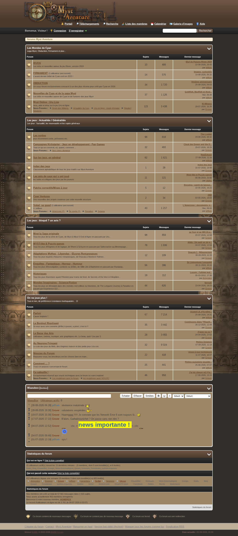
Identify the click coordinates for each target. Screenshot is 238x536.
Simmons (110, 481)
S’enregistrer (76, 30)
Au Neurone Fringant (45, 343)
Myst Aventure (63, 526)
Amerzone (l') (58, 211)
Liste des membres (136, 23)
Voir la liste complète (54, 460)
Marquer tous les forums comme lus (144, 526)
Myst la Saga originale (46, 233)
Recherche (112, 23)
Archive (43, 388)
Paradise (89, 211)
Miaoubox (33, 387)
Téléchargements (89, 23)
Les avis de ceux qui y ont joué (51, 176)
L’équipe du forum (34, 526)
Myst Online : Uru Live (46, 102)
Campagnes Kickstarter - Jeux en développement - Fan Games (69, 144)
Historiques (39, 273)
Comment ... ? (41, 363)
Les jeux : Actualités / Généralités (46, 120)
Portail (68, 23)
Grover (208, 109)
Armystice (207, 278)
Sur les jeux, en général (47, 157)
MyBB (34, 532)
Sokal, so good (42, 205)
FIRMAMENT (40, 73)
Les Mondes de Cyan (39, 48)
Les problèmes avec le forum (65, 378)
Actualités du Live (81, 108)
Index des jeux (41, 166)
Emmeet (48, 481)
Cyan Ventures (41, 196)
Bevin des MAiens (60, 108)
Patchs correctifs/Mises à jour (50, 187)
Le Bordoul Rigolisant (46, 323)
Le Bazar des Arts (43, 333)
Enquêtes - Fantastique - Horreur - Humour (57, 263)
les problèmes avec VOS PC (96, 378)
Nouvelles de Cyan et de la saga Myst (54, 93)
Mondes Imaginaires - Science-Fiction (55, 282)
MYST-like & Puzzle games (48, 243)
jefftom (209, 67)
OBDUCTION (40, 83)
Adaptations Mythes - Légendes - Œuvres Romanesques (65, 253)
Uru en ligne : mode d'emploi (106, 108)
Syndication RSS (175, 526)
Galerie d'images (183, 23)
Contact (50, 526)
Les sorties (39, 135)
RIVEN (37, 63)
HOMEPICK (65, 499)
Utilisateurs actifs (50, 400)
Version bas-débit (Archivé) (108, 526)
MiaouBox (33, 400)
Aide (202, 23)
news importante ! (105, 424)
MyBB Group (57, 532)
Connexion (60, 30)
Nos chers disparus (61, 150)
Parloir (37, 313)
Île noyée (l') (74, 211)
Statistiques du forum (201, 507)
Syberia (101, 211)
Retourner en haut (82, 526)
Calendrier (160, 23)
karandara (85, 481)
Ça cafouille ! (40, 372)
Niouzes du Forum (44, 353)
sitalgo (209, 180)
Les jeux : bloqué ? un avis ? (44, 220)
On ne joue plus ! (37, 297)
